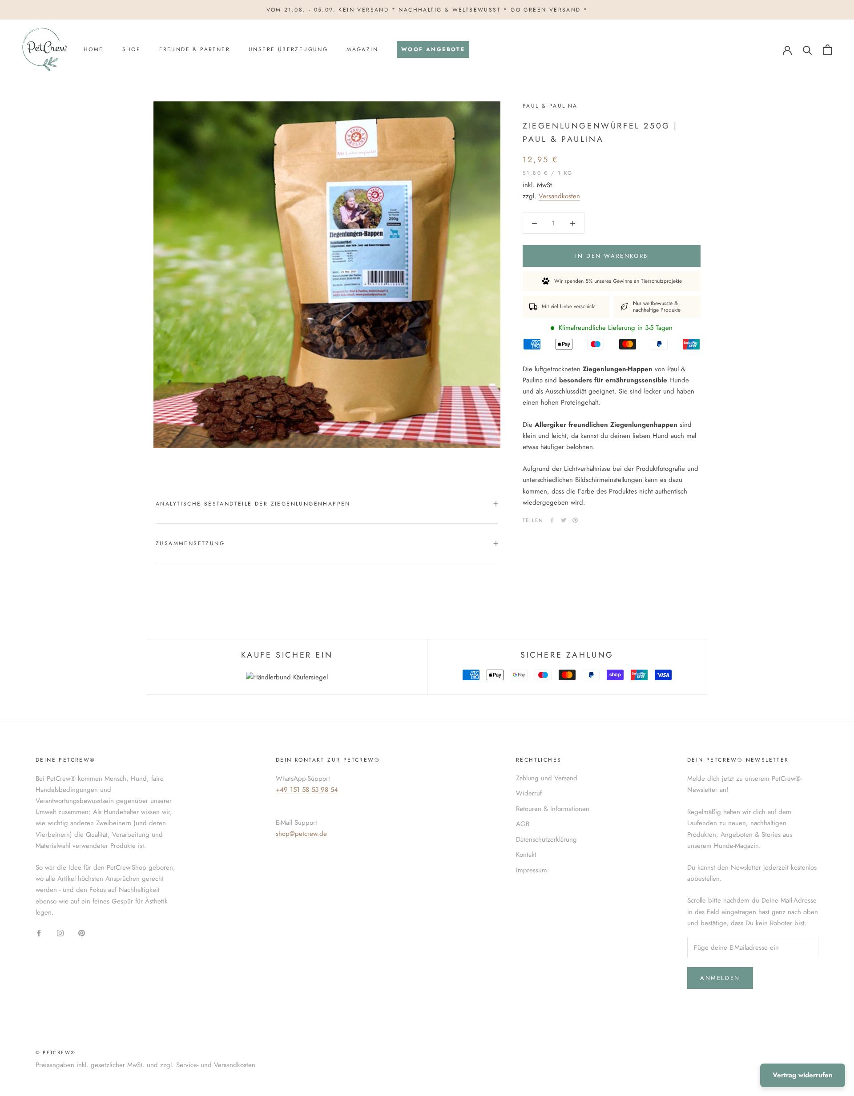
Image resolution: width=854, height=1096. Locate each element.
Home (94, 50)
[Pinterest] (575, 520)
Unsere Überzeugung (288, 50)
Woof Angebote (431, 52)
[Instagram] (60, 932)
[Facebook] (552, 520)
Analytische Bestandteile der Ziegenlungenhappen (253, 504)
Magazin (362, 50)
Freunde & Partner (194, 50)
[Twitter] (563, 520)
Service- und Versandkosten (215, 1065)
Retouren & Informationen (552, 809)
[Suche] (807, 49)
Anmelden (720, 978)
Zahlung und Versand (546, 778)
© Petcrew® (56, 1052)
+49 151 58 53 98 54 (307, 790)
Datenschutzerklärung (546, 839)
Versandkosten (559, 196)
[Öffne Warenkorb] (827, 49)
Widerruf (529, 793)
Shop (131, 50)
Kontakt (526, 854)
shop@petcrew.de (301, 834)
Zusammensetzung (190, 543)
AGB (522, 824)
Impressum (531, 870)
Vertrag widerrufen (803, 1075)
